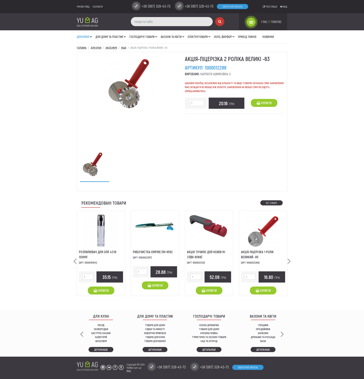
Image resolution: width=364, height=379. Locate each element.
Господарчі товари (142, 36)
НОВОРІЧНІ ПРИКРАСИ (155, 333)
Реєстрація (271, 6)
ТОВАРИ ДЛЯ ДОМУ (155, 325)
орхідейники (263, 329)
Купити (266, 103)
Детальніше (101, 349)
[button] (91, 34)
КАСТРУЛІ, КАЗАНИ (101, 333)
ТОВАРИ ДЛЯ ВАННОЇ (155, 341)
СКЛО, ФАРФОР (223, 36)
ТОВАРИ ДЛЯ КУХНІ (155, 337)
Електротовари (198, 36)
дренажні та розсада (263, 337)
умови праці (83, 6)
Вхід (284, 6)
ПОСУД (101, 325)
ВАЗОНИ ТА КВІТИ (171, 36)
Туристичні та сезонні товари (209, 337)
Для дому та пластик (109, 36)
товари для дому (209, 329)
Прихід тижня (247, 36)
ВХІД (129, 371)
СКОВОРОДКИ (101, 329)
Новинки (268, 36)
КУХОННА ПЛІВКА (209, 333)
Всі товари (271, 202)
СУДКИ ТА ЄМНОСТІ (155, 329)
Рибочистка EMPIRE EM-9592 (153, 252)
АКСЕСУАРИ (101, 341)
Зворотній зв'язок (232, 6)
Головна (81, 47)
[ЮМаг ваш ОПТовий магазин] (87, 21)
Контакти (98, 6)
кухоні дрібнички (209, 325)
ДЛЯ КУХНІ (83, 36)
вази (263, 341)
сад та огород (209, 341)
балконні (263, 333)
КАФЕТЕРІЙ (101, 337)
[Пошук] (219, 21)
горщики (263, 325)
